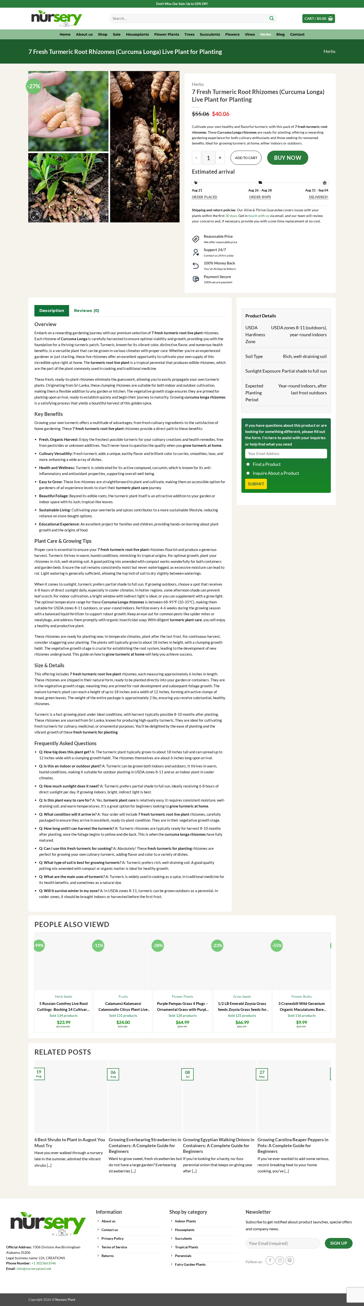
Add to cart (246, 158)
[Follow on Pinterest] (289, 1260)
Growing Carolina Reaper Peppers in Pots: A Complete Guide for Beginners (293, 1145)
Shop (102, 34)
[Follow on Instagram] (279, 1260)
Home (65, 34)
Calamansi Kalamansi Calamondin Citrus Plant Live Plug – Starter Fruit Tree (123, 1006)
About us (84, 34)
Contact (297, 34)
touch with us (258, 216)
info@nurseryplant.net (34, 1269)
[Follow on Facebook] (269, 1260)
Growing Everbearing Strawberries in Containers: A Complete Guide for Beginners (145, 1145)
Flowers (232, 34)
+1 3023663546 (43, 1263)
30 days (231, 216)
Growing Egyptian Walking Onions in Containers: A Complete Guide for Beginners (218, 1145)
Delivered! (319, 197)
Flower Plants (166, 34)
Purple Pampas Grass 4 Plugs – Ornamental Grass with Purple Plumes (182, 1006)
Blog (280, 34)
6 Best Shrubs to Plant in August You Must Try (69, 1142)
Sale (117, 34)
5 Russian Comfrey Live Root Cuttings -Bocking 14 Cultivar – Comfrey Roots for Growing (63, 1006)
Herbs (265, 34)
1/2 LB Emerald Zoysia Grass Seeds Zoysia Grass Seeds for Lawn (242, 1006)
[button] (318, 18)
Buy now (288, 157)
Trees (189, 34)
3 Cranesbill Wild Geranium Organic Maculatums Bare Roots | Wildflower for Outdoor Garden (301, 1006)
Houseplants (137, 34)
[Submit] (271, 18)
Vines (250, 34)
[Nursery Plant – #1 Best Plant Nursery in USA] (65, 18)
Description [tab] (51, 310)
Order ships (260, 197)
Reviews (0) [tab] (87, 310)
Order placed (204, 197)
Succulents (210, 34)
